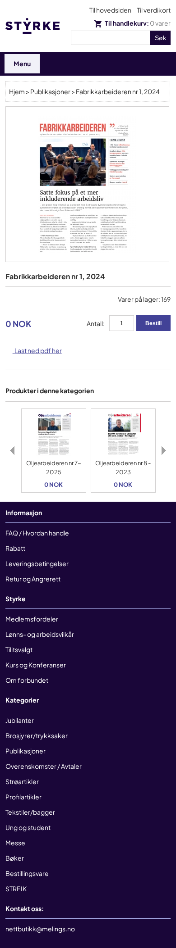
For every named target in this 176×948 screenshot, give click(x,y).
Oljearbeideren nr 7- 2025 (53, 467)
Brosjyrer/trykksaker (36, 735)
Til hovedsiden (110, 10)
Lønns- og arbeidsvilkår (39, 634)
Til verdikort (154, 10)
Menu (22, 63)
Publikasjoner (50, 91)
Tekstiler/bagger (30, 812)
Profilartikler (23, 797)
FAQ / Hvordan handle (37, 533)
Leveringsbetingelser (37, 563)
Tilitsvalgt (18, 649)
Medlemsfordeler (31, 619)
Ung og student (28, 827)
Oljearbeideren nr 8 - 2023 (123, 467)
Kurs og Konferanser (35, 665)
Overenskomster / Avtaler (43, 766)
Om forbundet (26, 680)
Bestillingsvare (27, 873)
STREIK (16, 888)
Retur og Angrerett (32, 579)
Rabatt (15, 548)
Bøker (14, 858)
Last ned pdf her (38, 350)
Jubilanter (19, 720)
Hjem (17, 91)
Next (164, 451)
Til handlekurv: (137, 23)
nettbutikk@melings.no (40, 929)
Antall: (96, 323)
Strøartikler (22, 781)
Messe (15, 843)
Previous (12, 451)
